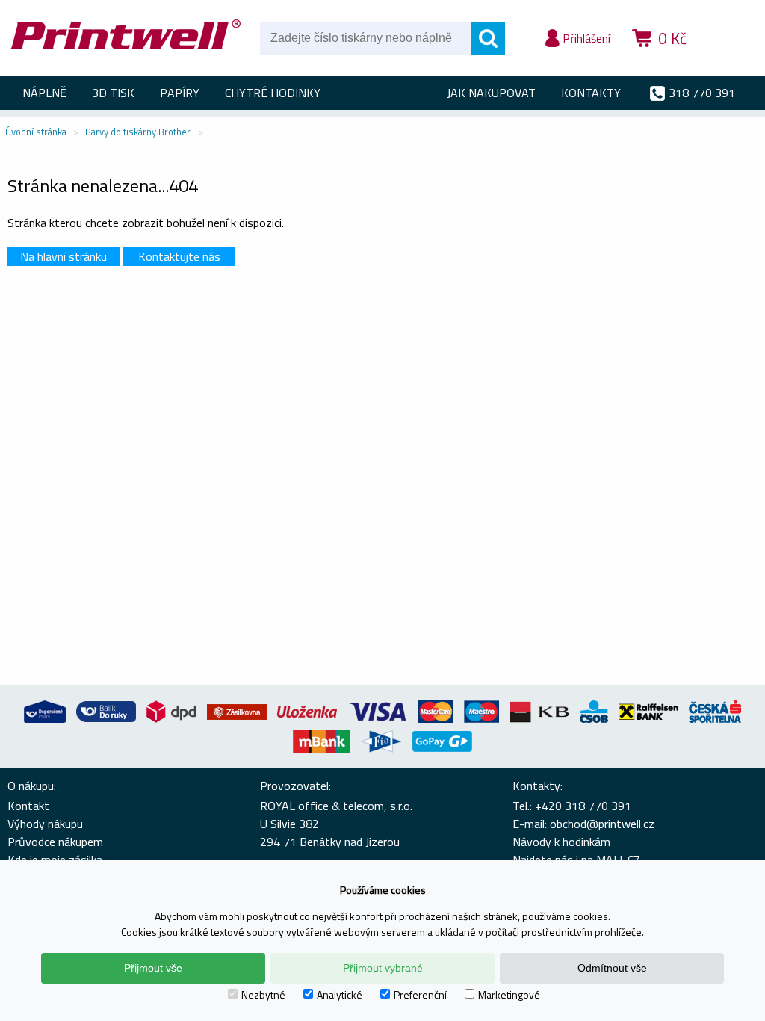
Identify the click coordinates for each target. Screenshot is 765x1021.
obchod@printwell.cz (602, 824)
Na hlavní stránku (63, 256)
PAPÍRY (179, 93)
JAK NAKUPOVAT (491, 93)
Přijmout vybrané (383, 968)
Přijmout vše (153, 968)
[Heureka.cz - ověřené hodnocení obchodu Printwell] (729, 60)
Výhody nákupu (45, 824)
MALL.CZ (618, 860)
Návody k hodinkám (561, 842)
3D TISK (113, 93)
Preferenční (420, 994)
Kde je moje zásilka (54, 860)
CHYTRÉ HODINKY (272, 93)
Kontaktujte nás (179, 256)
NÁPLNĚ (44, 93)
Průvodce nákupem (55, 842)
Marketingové (509, 994)
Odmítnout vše (612, 968)
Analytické (339, 994)
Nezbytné (263, 994)
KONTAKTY (591, 93)
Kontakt (28, 806)
